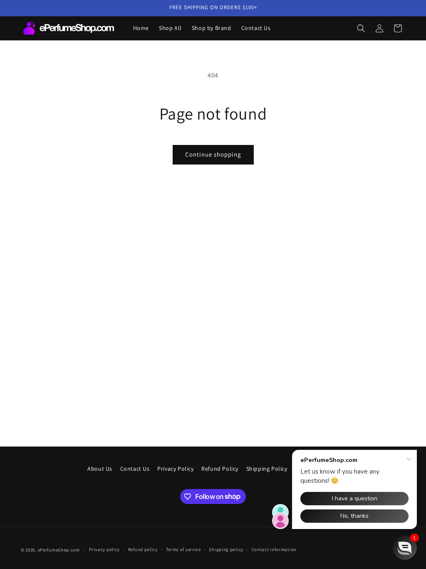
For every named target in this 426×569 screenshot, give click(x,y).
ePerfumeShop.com (59, 550)
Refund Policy (219, 468)
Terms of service (183, 549)
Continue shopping (213, 154)
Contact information (274, 549)
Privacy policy (104, 549)
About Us (99, 468)
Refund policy (143, 549)
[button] (361, 28)
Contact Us (135, 468)
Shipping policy (226, 549)
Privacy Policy (175, 468)
